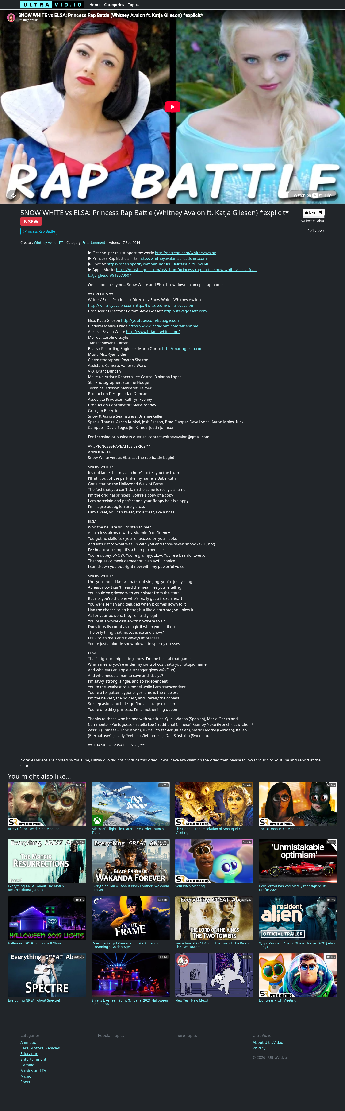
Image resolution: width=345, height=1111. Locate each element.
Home (94, 4)
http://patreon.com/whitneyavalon (185, 252)
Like (311, 212)
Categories (114, 4)
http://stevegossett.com (185, 311)
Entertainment (93, 242)
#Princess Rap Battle (39, 231)
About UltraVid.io (268, 1042)
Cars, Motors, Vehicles (40, 1048)
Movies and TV (33, 1070)
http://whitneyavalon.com (111, 305)
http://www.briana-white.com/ (153, 331)
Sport (25, 1081)
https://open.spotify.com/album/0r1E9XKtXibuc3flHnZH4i (157, 264)
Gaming (27, 1065)
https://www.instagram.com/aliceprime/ (164, 326)
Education (29, 1053)
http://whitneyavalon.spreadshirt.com (173, 258)
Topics (133, 4)
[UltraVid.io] (52, 4)
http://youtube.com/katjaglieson (150, 320)
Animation (29, 1042)
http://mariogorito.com (183, 348)
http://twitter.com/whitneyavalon (164, 305)
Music (25, 1076)
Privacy (259, 1048)
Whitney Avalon (46, 242)
